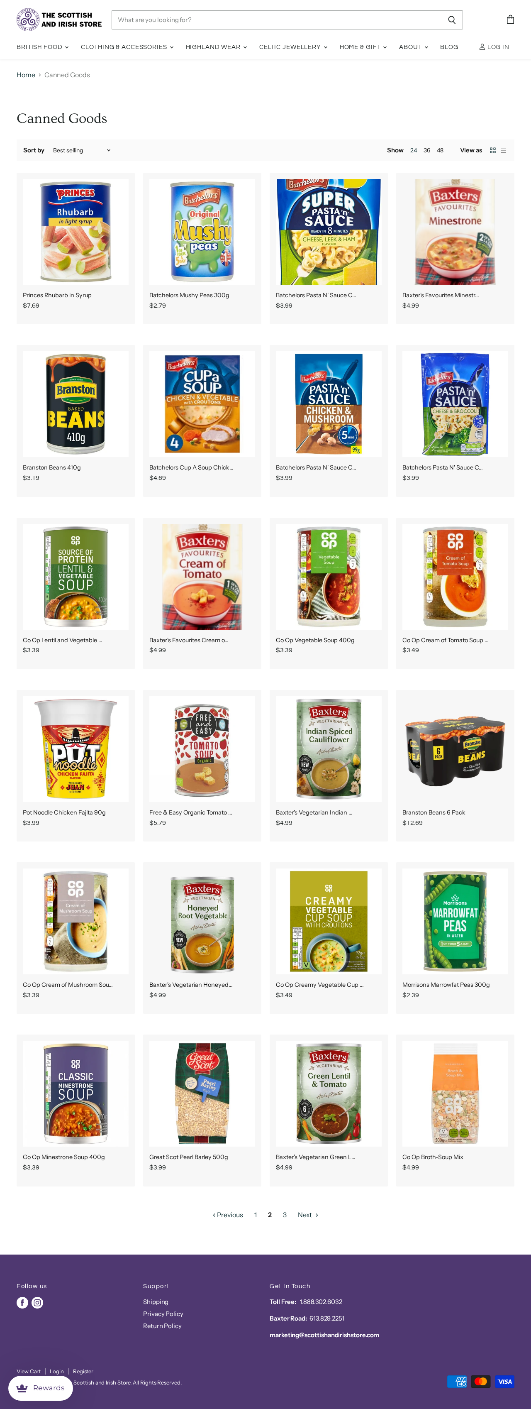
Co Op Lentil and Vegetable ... (62, 640)
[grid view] (493, 150)
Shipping (155, 1302)
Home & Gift (361, 47)
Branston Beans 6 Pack (433, 812)
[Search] (452, 19)
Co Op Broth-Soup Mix (432, 1157)
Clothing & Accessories (124, 47)
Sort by (33, 150)
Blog (449, 47)
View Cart (29, 1371)
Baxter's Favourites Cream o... (189, 640)
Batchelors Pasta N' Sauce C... (316, 295)
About (411, 47)
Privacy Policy (163, 1314)
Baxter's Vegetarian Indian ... (314, 812)
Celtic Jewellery (291, 47)
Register (83, 1371)
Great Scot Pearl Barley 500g (188, 1157)
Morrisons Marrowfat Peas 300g (446, 984)
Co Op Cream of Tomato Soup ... (445, 640)
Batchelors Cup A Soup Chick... (191, 467)
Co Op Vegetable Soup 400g (315, 640)
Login (57, 1371)
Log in (497, 47)
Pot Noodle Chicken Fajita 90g (64, 812)
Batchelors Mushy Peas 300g (189, 295)
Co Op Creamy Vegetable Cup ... (320, 984)
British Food (40, 47)
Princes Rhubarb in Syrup (57, 295)
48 (440, 150)
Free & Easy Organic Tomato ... (190, 812)
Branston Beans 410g (52, 467)
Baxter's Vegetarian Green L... (316, 1157)
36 (427, 150)
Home (26, 74)
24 (413, 150)
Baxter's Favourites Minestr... (440, 295)
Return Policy (162, 1326)
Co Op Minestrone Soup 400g (64, 1157)
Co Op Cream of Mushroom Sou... (68, 984)
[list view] (503, 150)
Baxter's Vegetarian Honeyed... (191, 984)
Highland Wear (214, 47)
